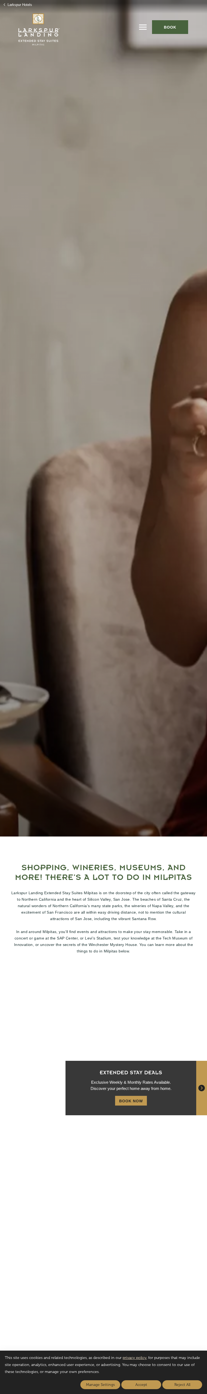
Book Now (131, 1101)
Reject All (182, 1384)
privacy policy (134, 1357)
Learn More (125, 1047)
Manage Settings (100, 1384)
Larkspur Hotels (19, 5)
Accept (141, 1384)
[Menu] (143, 27)
